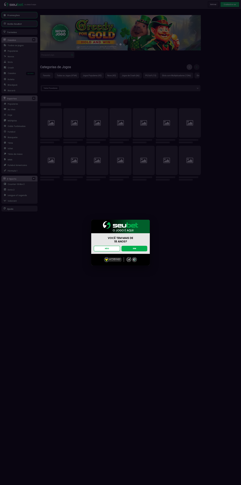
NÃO (107, 248)
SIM (134, 248)
